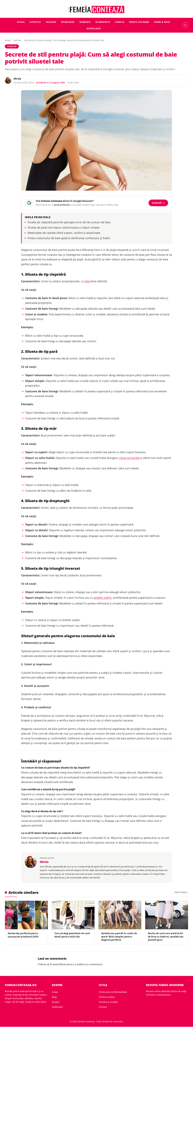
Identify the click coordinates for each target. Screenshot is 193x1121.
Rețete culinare (139, 22)
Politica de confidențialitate (113, 991)
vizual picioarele (129, 458)
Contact (103, 1006)
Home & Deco (162, 22)
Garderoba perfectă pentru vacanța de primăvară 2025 (23, 935)
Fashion (51, 22)
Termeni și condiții (108, 1001)
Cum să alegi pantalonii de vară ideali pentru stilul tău (72, 935)
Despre (55, 1001)
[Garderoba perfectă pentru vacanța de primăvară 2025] (26, 915)
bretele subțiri (103, 597)
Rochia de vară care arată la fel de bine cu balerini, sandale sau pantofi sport (165, 936)
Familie (119, 22)
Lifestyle (35, 22)
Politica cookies (107, 996)
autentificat (59, 964)
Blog (54, 996)
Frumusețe (67, 22)
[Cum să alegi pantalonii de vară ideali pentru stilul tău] (73, 915)
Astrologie (94, 28)
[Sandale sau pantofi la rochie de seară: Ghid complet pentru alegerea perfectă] (119, 915)
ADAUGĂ (158, 202)
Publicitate (57, 1006)
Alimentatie (102, 22)
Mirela (17, 78)
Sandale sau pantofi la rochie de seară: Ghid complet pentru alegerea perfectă (119, 936)
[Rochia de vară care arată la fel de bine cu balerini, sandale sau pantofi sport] (166, 915)
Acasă (8, 40)
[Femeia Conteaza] (96, 9)
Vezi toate (180, 892)
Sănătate (85, 22)
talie (87, 281)
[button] (185, 25)
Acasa (21, 22)
